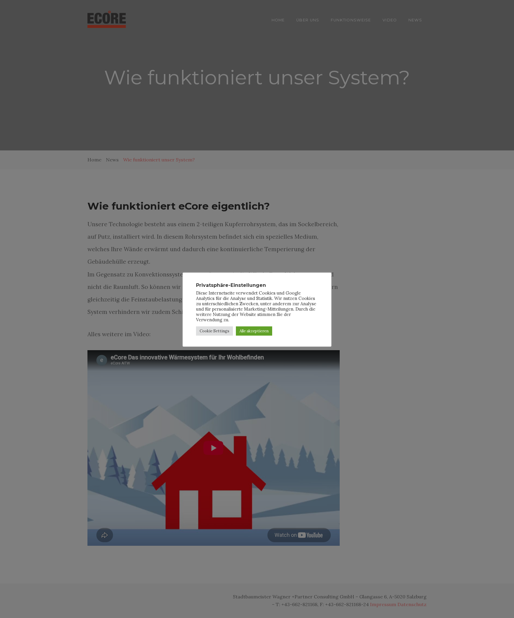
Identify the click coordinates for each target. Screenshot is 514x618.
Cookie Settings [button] (214, 331)
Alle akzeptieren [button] (254, 331)
